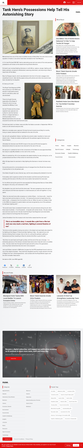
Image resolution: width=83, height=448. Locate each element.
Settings (68, 445)
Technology (5, 435)
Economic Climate (7, 406)
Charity (4, 403)
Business (5, 400)
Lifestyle (5, 422)
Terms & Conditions (19, 439)
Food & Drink (6, 412)
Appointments (6, 390)
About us (28, 390)
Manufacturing (56, 408)
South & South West (67, 394)
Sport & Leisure (6, 431)
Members (28, 406)
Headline (55, 401)
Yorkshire (55, 394)
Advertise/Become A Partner (33, 400)
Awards (4, 393)
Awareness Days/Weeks (9, 397)
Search (28, 393)
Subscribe (28, 397)
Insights (4, 419)
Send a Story (29, 403)
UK (53, 391)
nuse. (78, 12)
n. (4, 2)
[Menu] (73, 2)
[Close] (81, 445)
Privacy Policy (29, 439)
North (70, 398)
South (62, 398)
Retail (54, 398)
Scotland (71, 391)
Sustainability (67, 408)
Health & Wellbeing (7, 416)
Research (5, 428)
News (4, 425)
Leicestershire (66, 411)
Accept (76, 445)
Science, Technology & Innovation (61, 415)
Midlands (62, 391)
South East (73, 401)
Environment (6, 409)
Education (55, 411)
